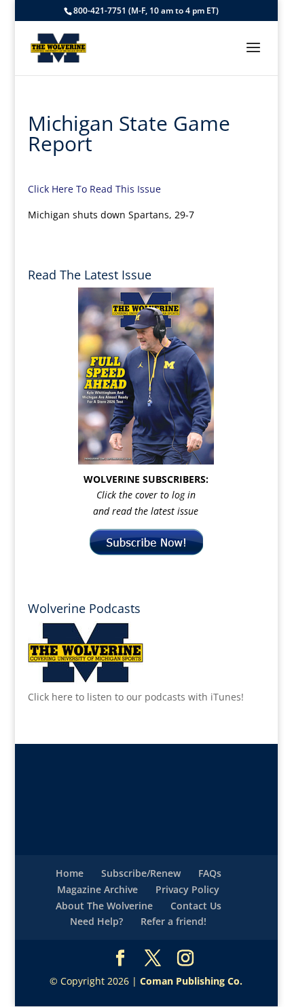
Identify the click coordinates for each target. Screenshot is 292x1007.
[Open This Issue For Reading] (146, 376)
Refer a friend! (173, 921)
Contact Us (195, 905)
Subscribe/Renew (141, 873)
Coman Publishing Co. (191, 980)
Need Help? (96, 921)
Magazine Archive (97, 889)
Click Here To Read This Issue (94, 188)
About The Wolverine (104, 905)
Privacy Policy (187, 889)
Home (70, 873)
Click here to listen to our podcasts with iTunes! (136, 696)
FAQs (209, 873)
